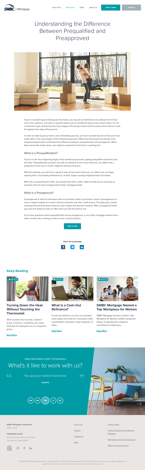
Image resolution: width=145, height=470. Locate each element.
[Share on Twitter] (72, 247)
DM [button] (30, 400)
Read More (12, 335)
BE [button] (60, 400)
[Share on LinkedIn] (82, 247)
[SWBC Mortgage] (17, 7)
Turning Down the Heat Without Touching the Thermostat (25, 309)
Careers (77, 430)
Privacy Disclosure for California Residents (121, 432)
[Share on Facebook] (63, 247)
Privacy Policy (113, 424)
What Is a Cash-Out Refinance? (66, 307)
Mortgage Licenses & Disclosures (121, 440)
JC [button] (53, 400)
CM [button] (45, 400)
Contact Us (78, 436)
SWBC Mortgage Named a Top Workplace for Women (117, 307)
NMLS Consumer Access (118, 445)
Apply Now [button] (111, 7)
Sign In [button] (131, 7)
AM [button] (37, 400)
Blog (76, 442)
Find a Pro (72, 226)
